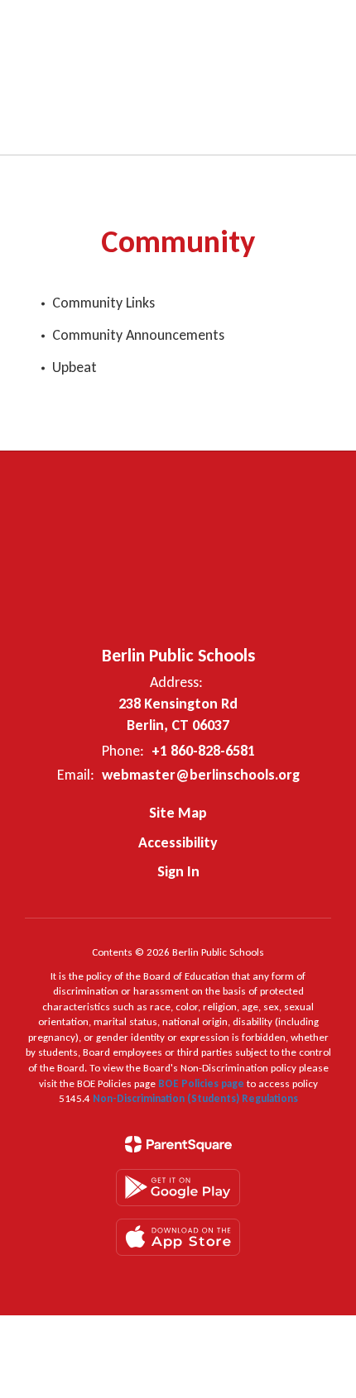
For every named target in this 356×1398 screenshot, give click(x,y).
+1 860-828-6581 (203, 751)
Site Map (178, 813)
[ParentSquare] (178, 1144)
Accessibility (178, 842)
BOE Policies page (202, 1083)
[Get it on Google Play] (178, 1187)
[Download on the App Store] (178, 1237)
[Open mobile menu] (34, 25)
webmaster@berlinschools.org (201, 775)
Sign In (178, 871)
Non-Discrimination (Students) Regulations (195, 1098)
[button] (232, 25)
